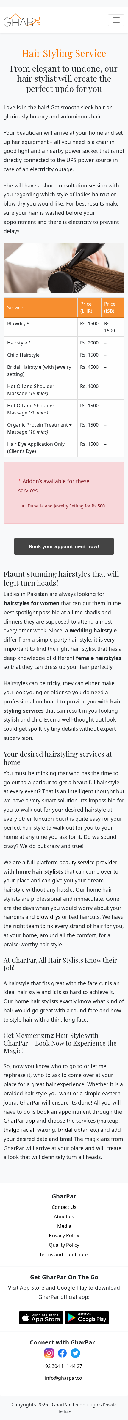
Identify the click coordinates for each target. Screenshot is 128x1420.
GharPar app (19, 1120)
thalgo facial (19, 1129)
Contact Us (64, 1207)
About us (64, 1216)
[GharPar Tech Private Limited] (22, 20)
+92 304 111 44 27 (62, 1366)
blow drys (48, 916)
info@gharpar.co (63, 1378)
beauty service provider (88, 862)
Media (64, 1226)
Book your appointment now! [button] (64, 546)
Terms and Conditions (64, 1254)
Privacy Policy (64, 1235)
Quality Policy (64, 1245)
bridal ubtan (73, 1129)
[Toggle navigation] (116, 20)
